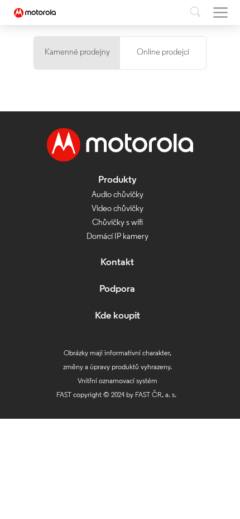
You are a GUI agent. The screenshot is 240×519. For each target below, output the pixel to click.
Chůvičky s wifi (117, 223)
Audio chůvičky (117, 195)
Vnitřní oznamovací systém (117, 381)
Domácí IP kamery (117, 237)
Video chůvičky (117, 209)
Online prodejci (163, 52)
